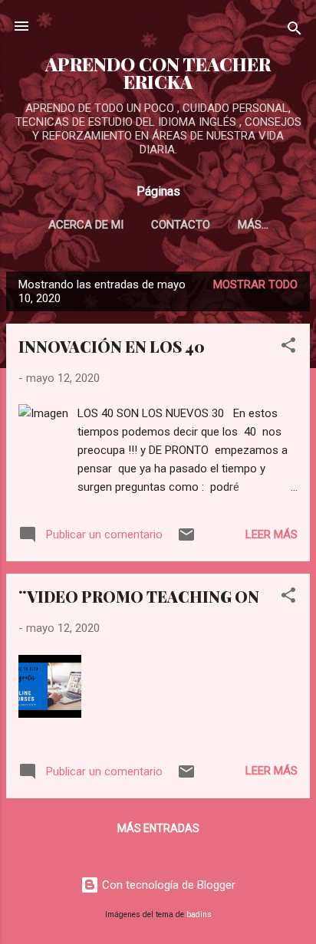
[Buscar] (294, 31)
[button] (288, 348)
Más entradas (158, 828)
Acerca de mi (85, 225)
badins (199, 914)
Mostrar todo (255, 284)
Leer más (271, 534)
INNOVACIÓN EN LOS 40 (111, 346)
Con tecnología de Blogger (167, 885)
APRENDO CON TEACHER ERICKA (158, 73)
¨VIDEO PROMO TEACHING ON (138, 596)
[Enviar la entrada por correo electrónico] (186, 540)
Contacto (180, 225)
